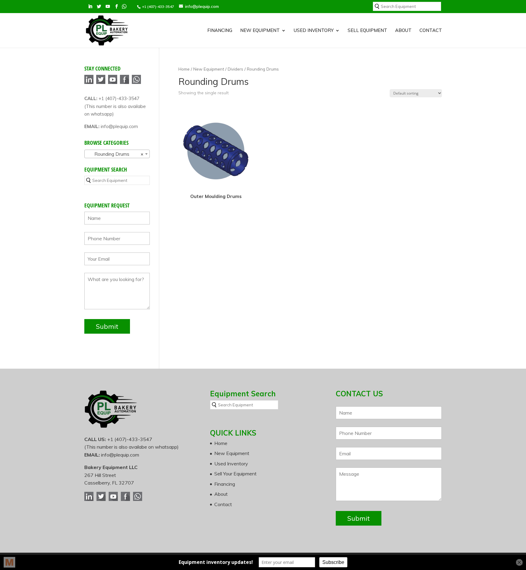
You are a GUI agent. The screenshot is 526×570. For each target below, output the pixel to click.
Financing (219, 30)
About (403, 30)
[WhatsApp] (136, 82)
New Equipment (260, 30)
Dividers (235, 68)
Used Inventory (314, 30)
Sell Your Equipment (235, 474)
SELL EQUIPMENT (367, 30)
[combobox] (117, 154)
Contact (430, 30)
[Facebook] (124, 82)
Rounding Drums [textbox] (115, 154)
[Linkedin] (88, 82)
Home (184, 68)
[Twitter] (100, 82)
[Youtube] (112, 82)
